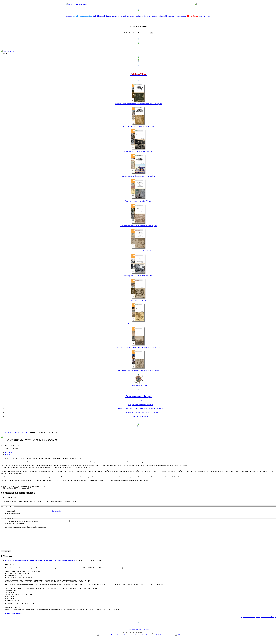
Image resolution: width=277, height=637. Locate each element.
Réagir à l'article (8, 51)
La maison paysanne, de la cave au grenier (138, 151)
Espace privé (164, 634)
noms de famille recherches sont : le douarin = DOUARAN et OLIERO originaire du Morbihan (40, 560)
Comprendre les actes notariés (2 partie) (138, 251)
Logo (157, 634)
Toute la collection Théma (138, 385)
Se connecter (56, 511)
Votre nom (10, 511)
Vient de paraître (13, 432)
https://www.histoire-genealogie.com (138, 629)
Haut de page (271, 617)
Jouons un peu (181, 16)
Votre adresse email (13, 513)
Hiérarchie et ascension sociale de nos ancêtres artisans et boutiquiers (138, 104)
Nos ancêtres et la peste (139, 300)
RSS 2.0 (112, 634)
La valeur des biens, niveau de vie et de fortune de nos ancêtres (138, 347)
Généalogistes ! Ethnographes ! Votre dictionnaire (141, 412)
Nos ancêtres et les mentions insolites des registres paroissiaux (139, 370)
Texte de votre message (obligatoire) (15, 523)
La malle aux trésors (127, 16)
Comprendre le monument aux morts (140, 405)
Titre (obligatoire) (8, 521)
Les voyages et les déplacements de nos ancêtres (138, 176)
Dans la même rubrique (138, 396)
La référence (25, 432)
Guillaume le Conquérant (140, 401)
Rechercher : (128, 33)
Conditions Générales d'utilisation (145, 634)
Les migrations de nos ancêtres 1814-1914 (138, 276)
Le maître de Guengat (140, 416)
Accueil (69, 16)
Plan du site (119, 634)
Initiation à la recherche (166, 16)
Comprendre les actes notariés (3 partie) (138, 201)
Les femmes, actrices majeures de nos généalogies (138, 126)
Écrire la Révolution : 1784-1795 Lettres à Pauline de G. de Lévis (140, 409)
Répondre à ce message (13, 613)
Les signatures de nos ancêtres (138, 324)
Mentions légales (129, 634)
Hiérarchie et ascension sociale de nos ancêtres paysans (138, 226)
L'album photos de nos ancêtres (146, 16)
